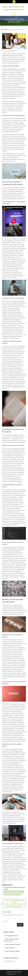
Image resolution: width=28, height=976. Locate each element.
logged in (10, 915)
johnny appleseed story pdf (11, 935)
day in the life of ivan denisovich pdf (12, 894)
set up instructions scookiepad (12, 951)
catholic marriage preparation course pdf (13, 892)
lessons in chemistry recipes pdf (12, 944)
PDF (16, 50)
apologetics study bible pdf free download (13, 891)
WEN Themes (18, 974)
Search (5, 921)
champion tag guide (10, 947)
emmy (11, 50)
